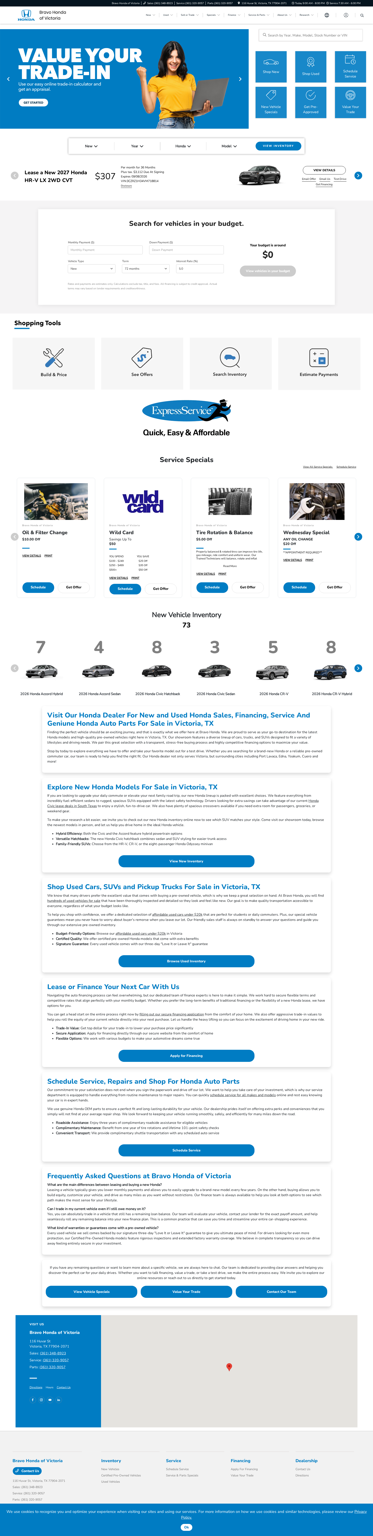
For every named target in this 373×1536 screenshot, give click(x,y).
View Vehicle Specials (92, 1291)
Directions (36, 1387)
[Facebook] (33, 1400)
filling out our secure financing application (171, 1014)
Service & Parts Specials (182, 1475)
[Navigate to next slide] (245, 79)
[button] (229, 1367)
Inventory (111, 1461)
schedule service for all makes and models (243, 1095)
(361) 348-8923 (53, 1353)
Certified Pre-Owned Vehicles (121, 1475)
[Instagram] (41, 1400)
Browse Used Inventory (186, 961)
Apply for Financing (186, 1055)
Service (173, 1461)
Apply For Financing (244, 1469)
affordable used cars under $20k (177, 914)
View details (324, 170)
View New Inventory (186, 861)
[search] (362, 15)
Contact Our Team (281, 1291)
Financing (240, 1461)
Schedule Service (346, 467)
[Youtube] (50, 1400)
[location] (239, 3)
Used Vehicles (110, 1482)
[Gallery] (124, 79)
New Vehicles (110, 1469)
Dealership (307, 1461)
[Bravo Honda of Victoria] (50, 15)
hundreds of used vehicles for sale (73, 900)
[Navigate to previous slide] (3, 79)
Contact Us (64, 1387)
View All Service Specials (318, 467)
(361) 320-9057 (56, 1360)
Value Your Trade (186, 1291)
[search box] (311, 35)
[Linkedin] (58, 1400)
